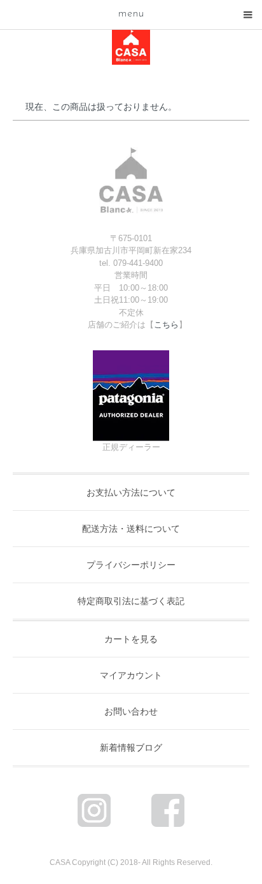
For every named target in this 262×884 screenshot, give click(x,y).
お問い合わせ (131, 711)
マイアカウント (131, 675)
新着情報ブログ (131, 747)
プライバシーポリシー (131, 565)
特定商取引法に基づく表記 (131, 601)
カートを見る (131, 639)
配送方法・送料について (131, 529)
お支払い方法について (131, 492)
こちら (166, 324)
